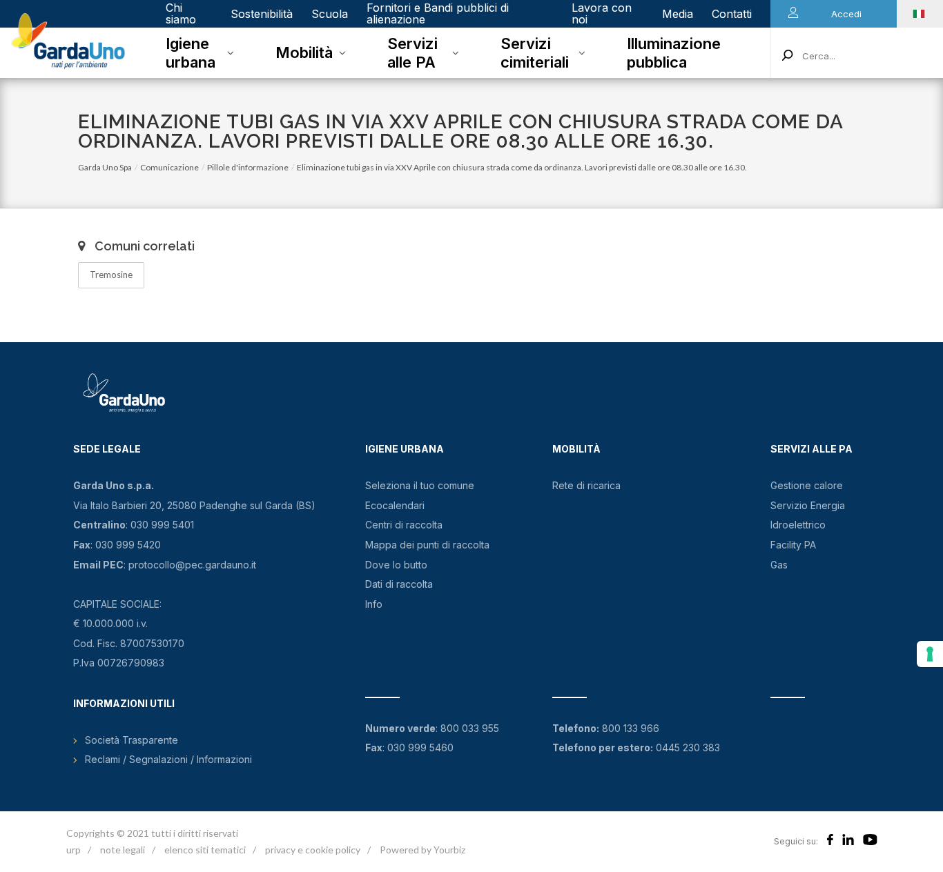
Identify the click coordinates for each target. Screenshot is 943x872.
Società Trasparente (131, 740)
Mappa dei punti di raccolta (427, 545)
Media (677, 14)
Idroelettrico (798, 525)
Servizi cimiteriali (534, 52)
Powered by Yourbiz (422, 849)
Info (373, 604)
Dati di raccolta (399, 584)
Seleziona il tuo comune (419, 485)
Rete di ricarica (586, 485)
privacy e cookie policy (312, 849)
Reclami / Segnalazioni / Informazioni (168, 759)
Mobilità (304, 52)
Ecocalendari (395, 505)
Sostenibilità (262, 14)
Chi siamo (181, 13)
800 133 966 (630, 728)
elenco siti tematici (205, 849)
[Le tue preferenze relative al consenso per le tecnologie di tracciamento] (930, 654)
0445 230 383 (688, 747)
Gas (779, 565)
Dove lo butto (396, 565)
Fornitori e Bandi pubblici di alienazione (438, 13)
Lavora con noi (602, 13)
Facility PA (793, 545)
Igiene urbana (190, 52)
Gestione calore (806, 485)
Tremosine (111, 274)
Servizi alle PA (412, 52)
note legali (122, 849)
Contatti (732, 14)
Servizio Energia (807, 505)
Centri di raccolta (404, 525)
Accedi (846, 13)
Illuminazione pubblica (674, 52)
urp (73, 849)
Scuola (329, 14)
